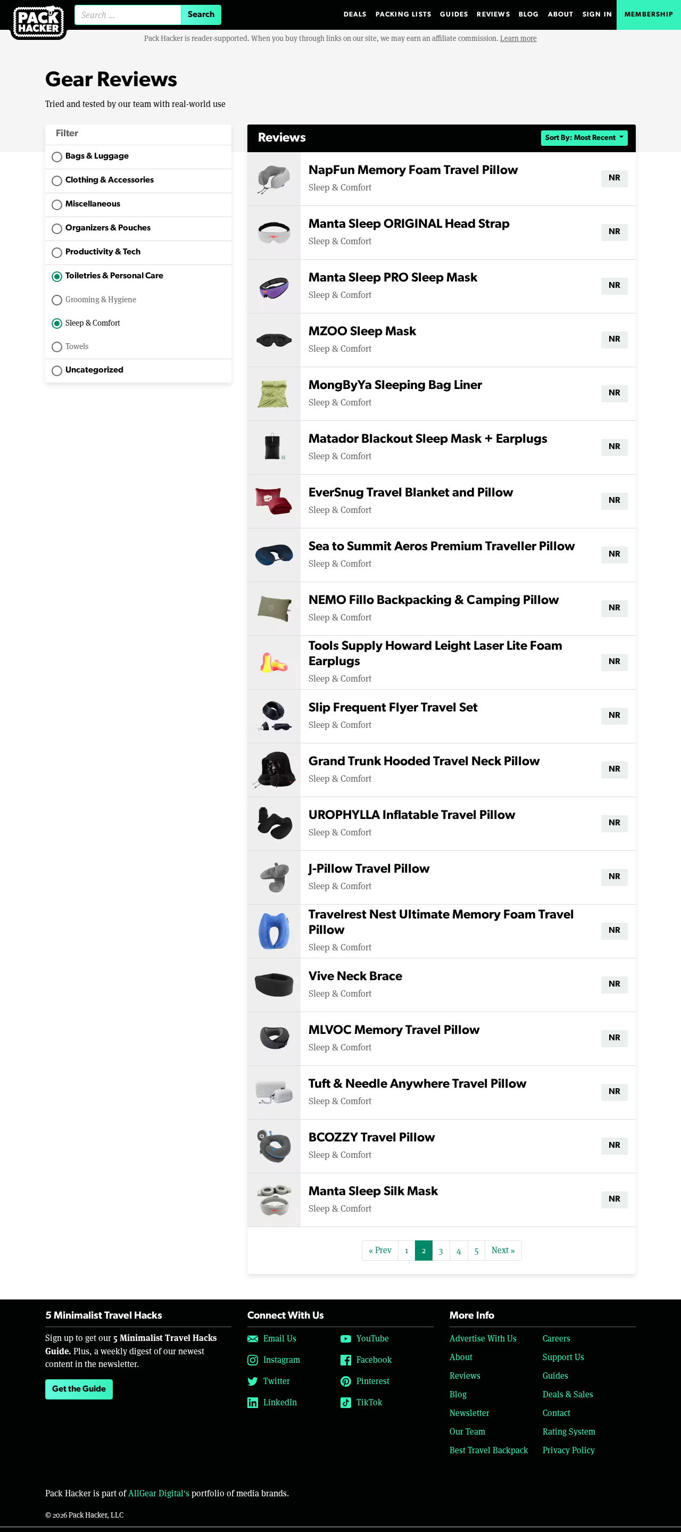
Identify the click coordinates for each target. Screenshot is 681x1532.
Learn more (518, 38)
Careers (556, 1338)
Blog (529, 14)
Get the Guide (79, 1389)
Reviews (493, 14)
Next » (503, 1250)
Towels (76, 346)
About (561, 14)
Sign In (597, 14)
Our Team (467, 1431)
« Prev (380, 1250)
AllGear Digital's (158, 1493)
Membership (649, 14)
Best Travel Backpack (489, 1450)
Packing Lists (404, 14)
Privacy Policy (569, 1450)
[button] (138, 135)
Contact (556, 1413)
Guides (454, 14)
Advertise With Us (483, 1338)
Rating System (569, 1431)
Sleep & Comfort (92, 323)
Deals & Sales (568, 1394)
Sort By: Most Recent (581, 138)
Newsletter (469, 1413)
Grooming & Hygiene (100, 299)
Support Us (563, 1357)
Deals (355, 14)
